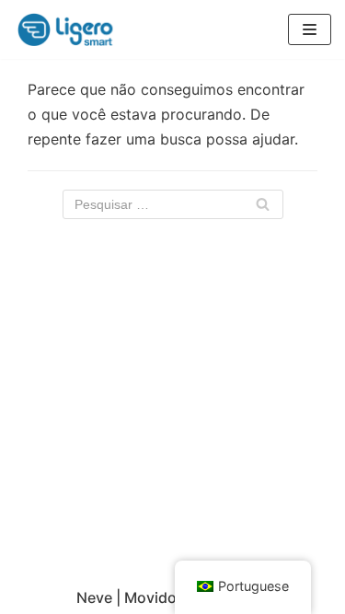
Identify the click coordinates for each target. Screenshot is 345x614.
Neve (94, 597)
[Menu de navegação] (309, 29)
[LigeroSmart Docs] (69, 29)
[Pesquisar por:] (173, 204)
